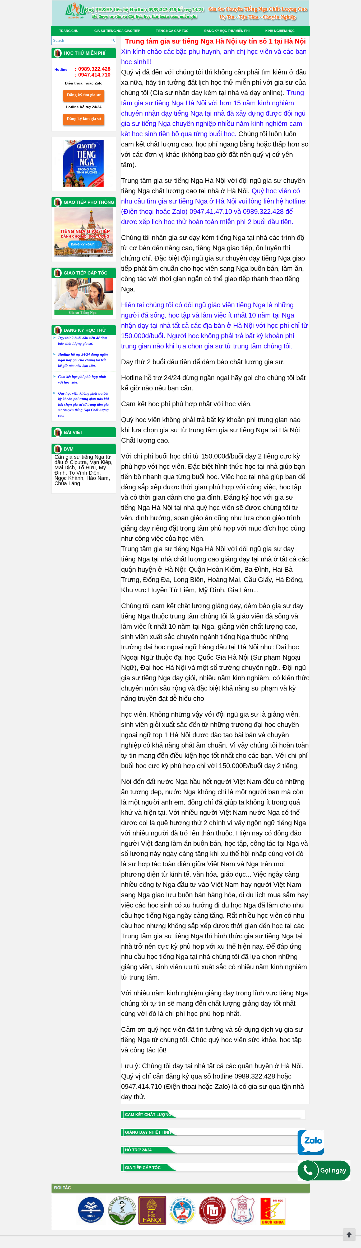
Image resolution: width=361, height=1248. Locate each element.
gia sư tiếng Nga (178, 549)
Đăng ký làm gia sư (84, 118)
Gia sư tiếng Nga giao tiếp (117, 31)
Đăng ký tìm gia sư (84, 95)
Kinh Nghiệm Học (280, 31)
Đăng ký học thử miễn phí (226, 31)
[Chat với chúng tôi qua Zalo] (311, 1154)
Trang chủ (68, 31)
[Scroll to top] (349, 1240)
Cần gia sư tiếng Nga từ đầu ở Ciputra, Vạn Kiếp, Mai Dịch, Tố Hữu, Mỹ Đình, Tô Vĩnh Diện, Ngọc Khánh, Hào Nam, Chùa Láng (83, 470)
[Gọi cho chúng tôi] (324, 1179)
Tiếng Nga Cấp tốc (172, 31)
